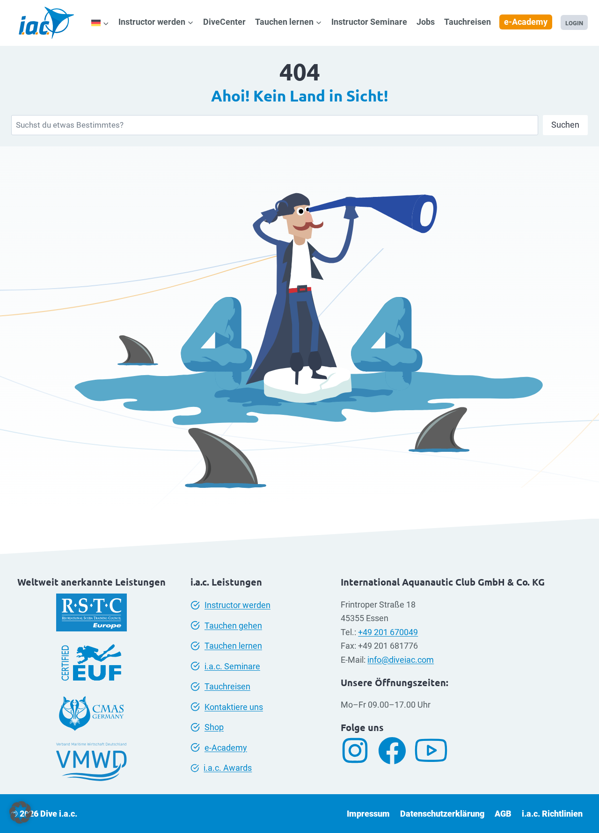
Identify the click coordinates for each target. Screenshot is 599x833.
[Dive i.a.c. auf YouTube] (434, 750)
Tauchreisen (467, 22)
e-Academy (526, 22)
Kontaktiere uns (234, 707)
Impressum (368, 814)
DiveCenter (224, 22)
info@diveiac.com (400, 660)
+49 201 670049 (388, 632)
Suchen (565, 125)
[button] (20, 812)
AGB (503, 814)
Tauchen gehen (233, 625)
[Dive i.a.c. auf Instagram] (358, 750)
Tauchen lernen (233, 646)
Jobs (425, 22)
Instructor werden (237, 605)
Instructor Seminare (369, 22)
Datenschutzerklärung (442, 814)
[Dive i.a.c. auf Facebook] (395, 751)
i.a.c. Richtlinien (552, 814)
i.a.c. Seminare (232, 666)
